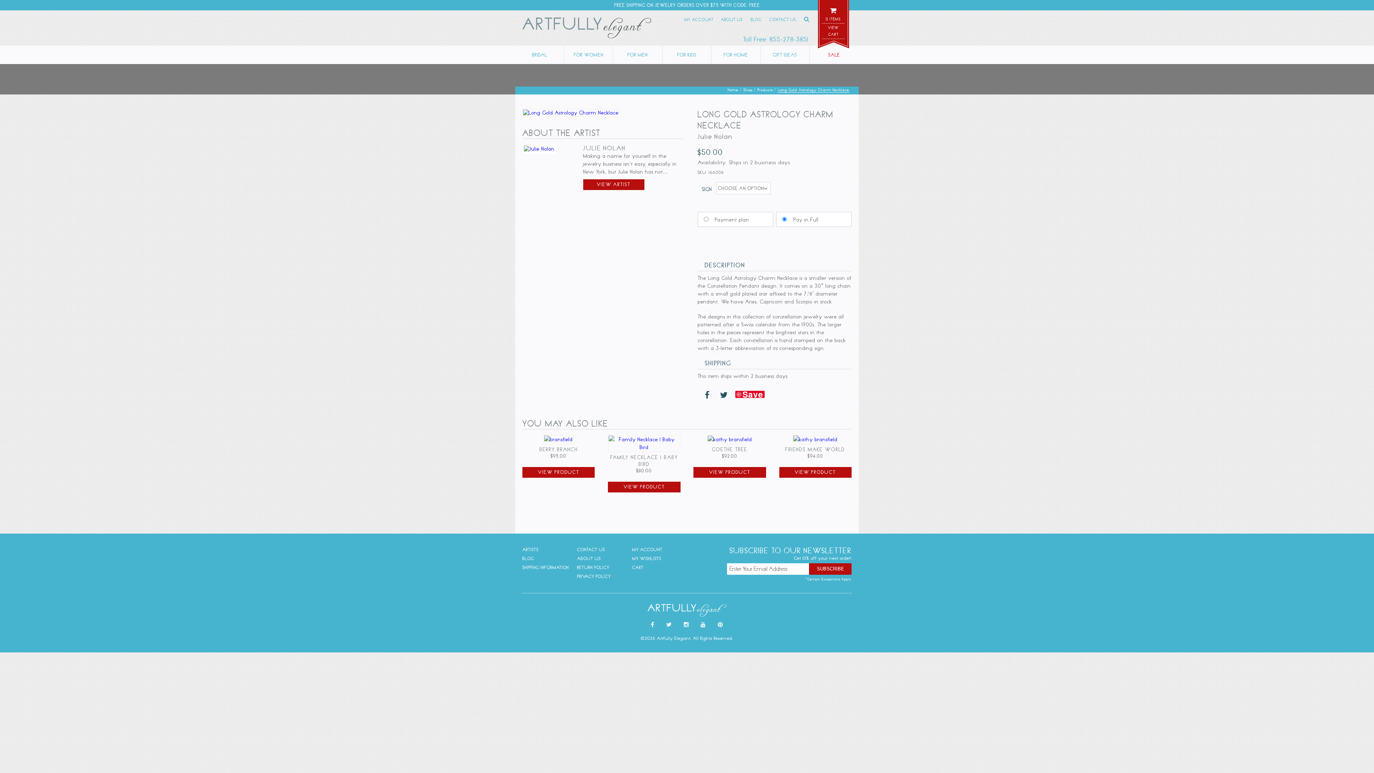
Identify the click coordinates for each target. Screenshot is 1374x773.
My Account (698, 19)
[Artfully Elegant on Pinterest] (720, 625)
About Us (732, 19)
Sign (707, 189)
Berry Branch (559, 449)
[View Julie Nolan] (539, 149)
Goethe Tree (729, 449)
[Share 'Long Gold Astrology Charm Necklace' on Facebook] (707, 395)
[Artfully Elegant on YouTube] (703, 625)
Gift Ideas (785, 55)
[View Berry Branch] (559, 439)
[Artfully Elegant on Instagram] (686, 625)
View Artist (613, 184)
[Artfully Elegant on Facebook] (652, 625)
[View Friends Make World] (815, 439)
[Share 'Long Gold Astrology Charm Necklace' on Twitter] (724, 395)
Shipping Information (545, 567)
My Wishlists (646, 558)
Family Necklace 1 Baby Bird (644, 460)
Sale (834, 55)
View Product (558, 472)
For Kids (687, 55)
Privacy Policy (594, 576)
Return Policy (593, 567)
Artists (530, 549)
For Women (589, 55)
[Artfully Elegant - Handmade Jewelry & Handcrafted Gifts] (586, 29)
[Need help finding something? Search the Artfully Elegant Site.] (807, 19)
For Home (736, 55)
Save (752, 394)
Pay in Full (806, 220)
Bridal (539, 55)
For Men (638, 55)
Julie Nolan (604, 148)
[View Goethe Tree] (730, 439)
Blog (756, 19)
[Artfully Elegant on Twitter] (669, 625)
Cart (638, 567)
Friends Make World (815, 449)
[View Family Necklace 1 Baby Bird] (644, 447)
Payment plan (732, 220)
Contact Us (782, 19)
